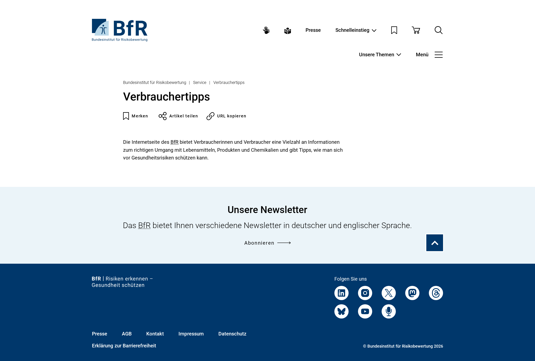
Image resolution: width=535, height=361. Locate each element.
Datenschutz (232, 334)
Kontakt (155, 334)
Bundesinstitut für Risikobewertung (154, 82)
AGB (127, 334)
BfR (174, 142)
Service (199, 82)
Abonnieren (259, 243)
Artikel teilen (183, 115)
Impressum (191, 334)
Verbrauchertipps (229, 82)
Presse (313, 30)
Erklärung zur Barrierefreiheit (124, 346)
